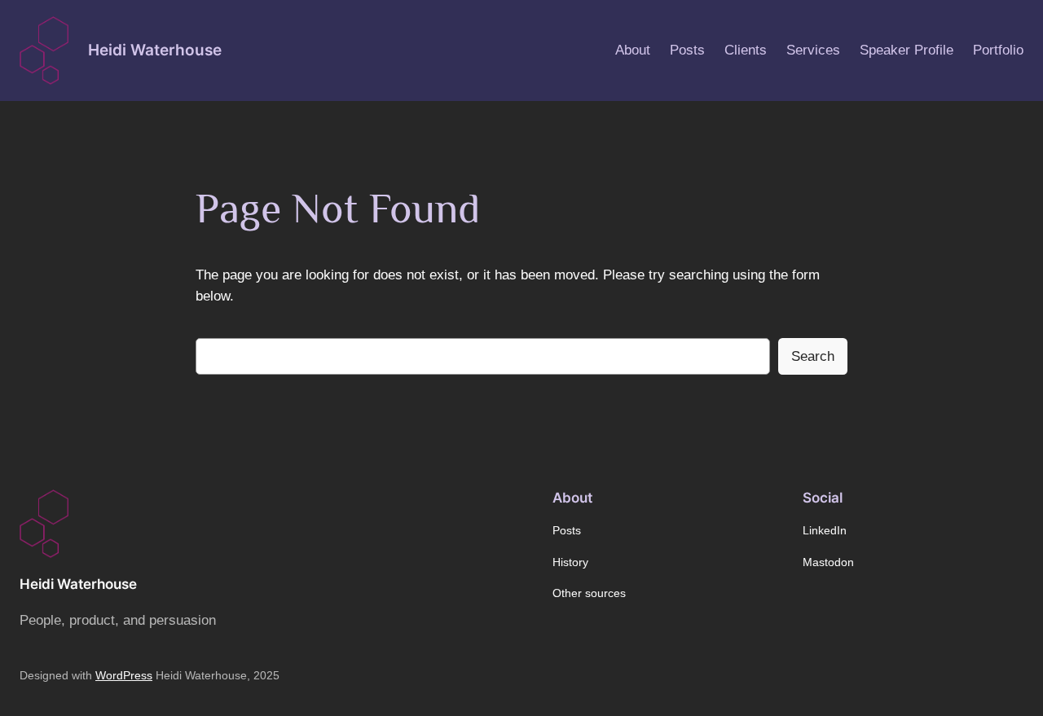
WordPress (123, 675)
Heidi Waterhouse (155, 49)
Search (812, 356)
